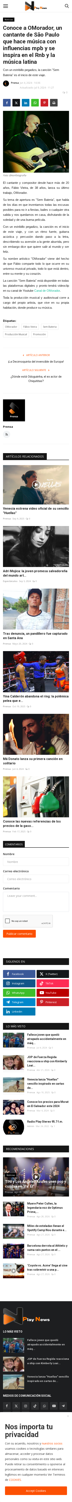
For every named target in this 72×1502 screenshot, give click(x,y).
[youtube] (54, 1406)
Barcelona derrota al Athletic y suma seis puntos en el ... (47, 1247)
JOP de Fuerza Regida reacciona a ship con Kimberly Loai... (47, 1061)
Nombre (8, 854)
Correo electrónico (16, 871)
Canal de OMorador (47, 290)
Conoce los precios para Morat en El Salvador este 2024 (48, 1104)
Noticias (9, 19)
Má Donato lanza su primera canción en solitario (33, 761)
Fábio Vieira (30, 326)
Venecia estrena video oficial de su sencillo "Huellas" (36, 511)
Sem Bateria (50, 326)
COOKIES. (15, 1480)
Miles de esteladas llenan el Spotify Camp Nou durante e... (47, 1228)
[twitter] (16, 1406)
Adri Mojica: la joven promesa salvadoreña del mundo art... (35, 573)
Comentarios (14, 844)
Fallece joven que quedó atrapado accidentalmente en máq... (46, 1039)
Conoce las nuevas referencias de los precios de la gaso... (32, 824)
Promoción (39, 334)
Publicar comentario (19, 934)
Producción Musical (16, 334)
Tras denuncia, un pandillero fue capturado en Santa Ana (35, 636)
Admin (30, 1126)
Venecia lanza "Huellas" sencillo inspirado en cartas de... (45, 1083)
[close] (68, 1416)
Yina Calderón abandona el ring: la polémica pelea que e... (36, 698)
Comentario (11, 888)
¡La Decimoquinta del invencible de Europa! (36, 361)
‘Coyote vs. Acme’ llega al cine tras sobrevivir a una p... (47, 1267)
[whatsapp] (44, 1406)
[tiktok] (35, 1406)
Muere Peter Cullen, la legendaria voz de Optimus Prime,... (45, 1208)
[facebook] (7, 1406)
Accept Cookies (36, 1491)
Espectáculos (10, 581)
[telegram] (63, 1406)
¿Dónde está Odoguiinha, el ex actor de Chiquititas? (36, 379)
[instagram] (25, 1406)
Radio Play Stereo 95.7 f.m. (45, 1121)
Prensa (15, 83)
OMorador (11, 326)
